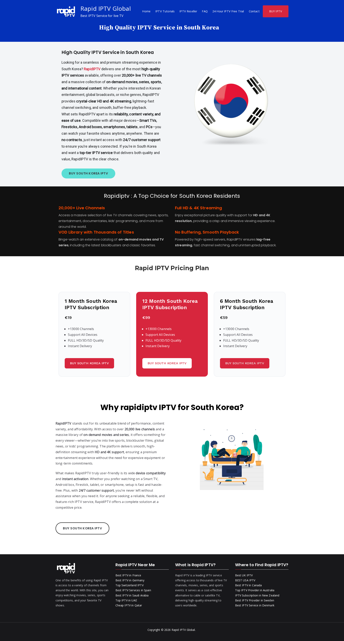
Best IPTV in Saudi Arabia (132, 595)
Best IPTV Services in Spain (133, 590)
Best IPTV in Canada (248, 585)
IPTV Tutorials (165, 11)
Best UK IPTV (244, 575)
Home (146, 11)
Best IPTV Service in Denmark (254, 605)
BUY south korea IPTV (88, 173)
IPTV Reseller (188, 11)
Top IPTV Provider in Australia (255, 590)
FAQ (204, 11)
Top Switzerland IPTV (129, 585)
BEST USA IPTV (245, 580)
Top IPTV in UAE (126, 600)
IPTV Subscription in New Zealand (257, 595)
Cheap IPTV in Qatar (128, 605)
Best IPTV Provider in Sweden (254, 600)
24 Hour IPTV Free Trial (228, 11)
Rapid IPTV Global (105, 8)
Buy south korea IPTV (89, 363)
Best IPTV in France (128, 575)
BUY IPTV (275, 11)
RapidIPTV (92, 69)
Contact (254, 11)
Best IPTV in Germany (129, 580)
